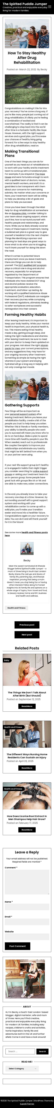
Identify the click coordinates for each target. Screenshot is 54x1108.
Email (8, 916)
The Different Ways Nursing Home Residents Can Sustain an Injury (27, 756)
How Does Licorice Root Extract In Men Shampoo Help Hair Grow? (27, 818)
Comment (11, 867)
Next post (27, 634)
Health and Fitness (16, 608)
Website (9, 931)
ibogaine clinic (19, 213)
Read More (27, 706)
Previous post (27, 624)
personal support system (23, 414)
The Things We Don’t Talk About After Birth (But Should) (27, 694)
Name (9, 901)
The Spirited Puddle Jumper (25, 4)
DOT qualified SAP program (32, 265)
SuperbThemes (27, 1104)
